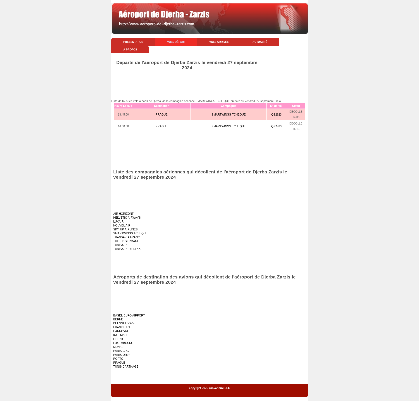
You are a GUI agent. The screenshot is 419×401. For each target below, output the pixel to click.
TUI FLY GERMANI (125, 241)
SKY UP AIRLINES (125, 229)
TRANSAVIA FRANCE (127, 237)
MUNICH (118, 347)
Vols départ (176, 41)
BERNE (118, 319)
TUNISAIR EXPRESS (127, 249)
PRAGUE (162, 114)
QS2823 (276, 114)
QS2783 (276, 126)
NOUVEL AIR (121, 225)
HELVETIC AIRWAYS (127, 217)
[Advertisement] (209, 82)
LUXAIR (118, 221)
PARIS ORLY (121, 354)
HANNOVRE (121, 331)
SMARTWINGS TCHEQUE (228, 114)
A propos (130, 49)
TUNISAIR (120, 245)
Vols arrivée (219, 41)
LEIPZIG (118, 339)
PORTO (118, 358)
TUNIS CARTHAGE (125, 366)
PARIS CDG (121, 351)
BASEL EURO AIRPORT (129, 315)
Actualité (259, 41)
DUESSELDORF (123, 323)
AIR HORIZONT (123, 213)
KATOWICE (120, 335)
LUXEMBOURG (123, 343)
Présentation (133, 41)
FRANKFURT (121, 327)
